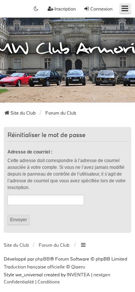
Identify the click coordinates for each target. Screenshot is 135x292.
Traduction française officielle (34, 267)
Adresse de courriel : (30, 152)
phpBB (42, 259)
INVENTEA (78, 274)
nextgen (101, 274)
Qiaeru (78, 267)
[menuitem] (19, 282)
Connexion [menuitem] (101, 9)
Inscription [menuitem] (65, 9)
